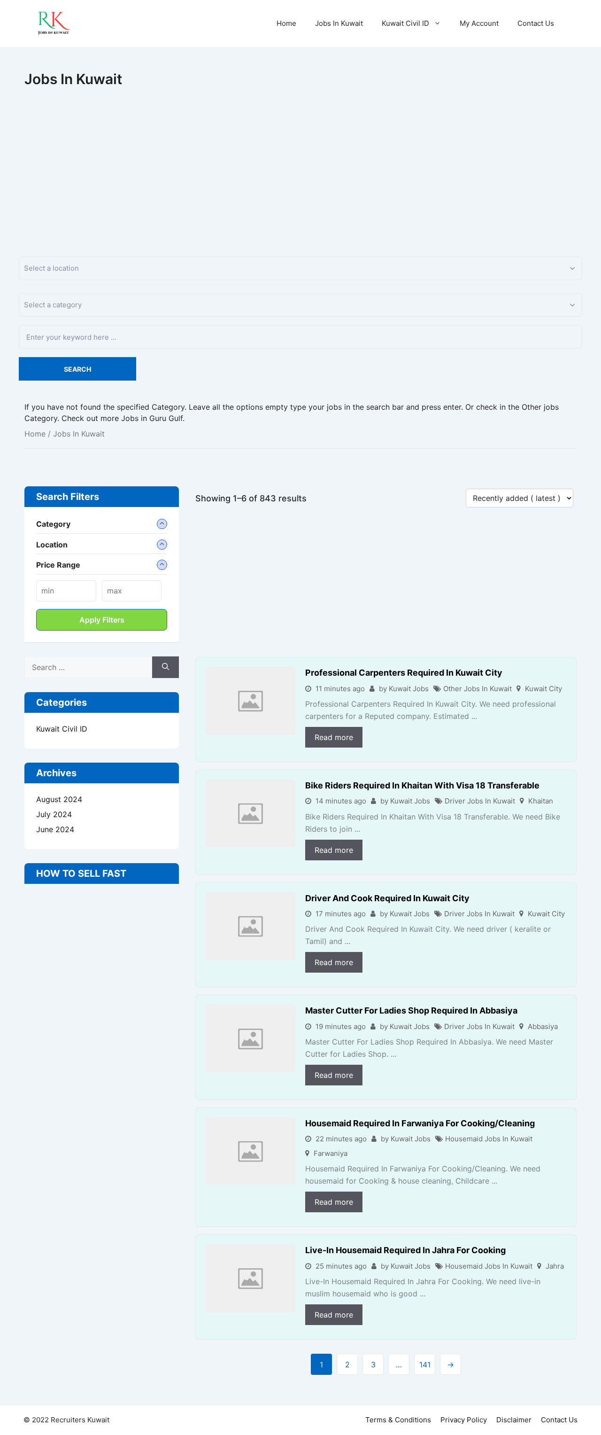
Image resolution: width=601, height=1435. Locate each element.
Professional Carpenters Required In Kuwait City (403, 673)
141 (425, 1364)
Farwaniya (330, 1153)
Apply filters (101, 619)
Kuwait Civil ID (405, 23)
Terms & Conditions (398, 1419)
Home (286, 23)
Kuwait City (543, 688)
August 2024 (59, 799)
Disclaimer (514, 1419)
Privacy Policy (463, 1419)
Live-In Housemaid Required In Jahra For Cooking (405, 1250)
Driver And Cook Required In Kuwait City (387, 898)
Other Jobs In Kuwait (477, 688)
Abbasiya (543, 1026)
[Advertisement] (300, 158)
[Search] (165, 667)
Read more (334, 737)
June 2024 (55, 829)
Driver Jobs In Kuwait (480, 800)
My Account (479, 23)
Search (77, 369)
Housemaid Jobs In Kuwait (488, 1138)
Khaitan (540, 800)
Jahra (555, 1266)
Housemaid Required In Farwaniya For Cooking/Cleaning (420, 1123)
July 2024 (54, 814)
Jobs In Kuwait (339, 23)
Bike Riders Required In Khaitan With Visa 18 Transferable (422, 785)
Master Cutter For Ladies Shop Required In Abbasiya (411, 1010)
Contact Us (535, 23)
